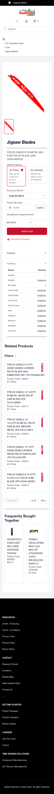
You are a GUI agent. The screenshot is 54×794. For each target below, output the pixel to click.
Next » (44, 500)
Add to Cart (27, 231)
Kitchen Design (9, 723)
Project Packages (10, 710)
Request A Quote (10, 664)
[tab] (9, 127)
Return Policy (8, 649)
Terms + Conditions (11, 629)
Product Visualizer (10, 717)
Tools (7, 47)
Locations (6, 670)
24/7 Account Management (14, 766)
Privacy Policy (8, 642)
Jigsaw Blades (11, 51)
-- (3, 695)
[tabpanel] (27, 93)
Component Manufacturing (14, 760)
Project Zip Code (14, 202)
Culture (5, 745)
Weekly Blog (8, 676)
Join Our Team (9, 738)
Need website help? (11, 683)
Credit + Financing (10, 623)
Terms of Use (8, 636)
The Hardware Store (14, 43)
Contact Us (41, 280)
